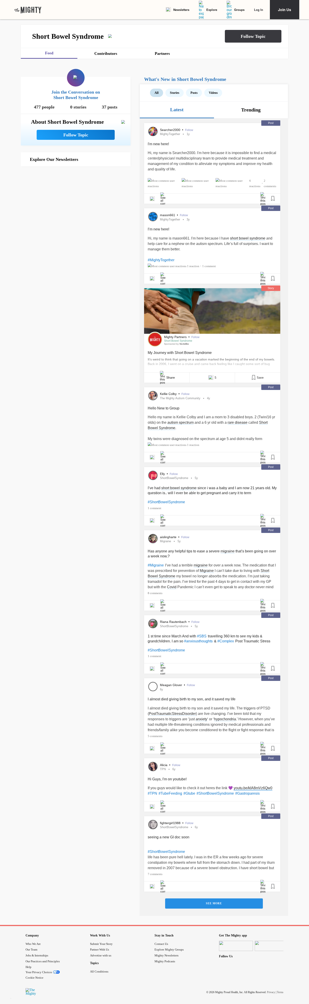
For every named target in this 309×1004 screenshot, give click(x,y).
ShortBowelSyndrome (174, 478)
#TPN (152, 793)
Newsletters (181, 9)
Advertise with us (100, 955)
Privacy (271, 992)
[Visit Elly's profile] (152, 475)
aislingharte (168, 537)
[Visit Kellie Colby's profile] (152, 395)
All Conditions (99, 971)
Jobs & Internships (37, 955)
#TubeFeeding (170, 793)
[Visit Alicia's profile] (152, 766)
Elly (163, 474)
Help (28, 967)
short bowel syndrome (247, 238)
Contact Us (161, 944)
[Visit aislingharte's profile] (152, 538)
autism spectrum (180, 422)
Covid (171, 587)
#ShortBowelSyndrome (166, 502)
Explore (211, 9)
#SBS (202, 636)
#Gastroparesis (247, 793)
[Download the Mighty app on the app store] (236, 946)
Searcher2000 (170, 130)
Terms (280, 992)
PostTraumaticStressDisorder (172, 714)
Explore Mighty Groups (169, 949)
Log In (258, 9)
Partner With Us (99, 949)
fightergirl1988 (170, 823)
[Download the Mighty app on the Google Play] (272, 946)
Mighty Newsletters (166, 955)
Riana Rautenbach (174, 622)
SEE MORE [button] (214, 903)
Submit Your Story (101, 944)
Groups (239, 9)
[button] (253, 36)
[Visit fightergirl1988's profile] (152, 824)
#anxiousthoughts (198, 641)
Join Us (284, 9)
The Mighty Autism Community (180, 398)
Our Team (31, 949)
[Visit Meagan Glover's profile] (152, 686)
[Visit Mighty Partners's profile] (155, 339)
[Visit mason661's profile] (152, 216)
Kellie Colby (169, 394)
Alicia (164, 765)
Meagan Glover (171, 685)
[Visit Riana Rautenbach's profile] (152, 623)
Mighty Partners (176, 337)
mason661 (168, 215)
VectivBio (184, 344)
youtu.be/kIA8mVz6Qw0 (253, 788)
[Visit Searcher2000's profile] (152, 131)
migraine (228, 551)
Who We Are (33, 944)
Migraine (165, 541)
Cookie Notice (34, 977)
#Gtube (189, 793)
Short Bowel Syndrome (178, 340)
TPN (163, 769)
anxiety (201, 719)
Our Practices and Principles (43, 961)
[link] (27, 10)
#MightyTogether (161, 260)
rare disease (237, 422)
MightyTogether (170, 134)
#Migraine (156, 565)
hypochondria (225, 719)
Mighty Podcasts (164, 961)
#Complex (225, 641)
